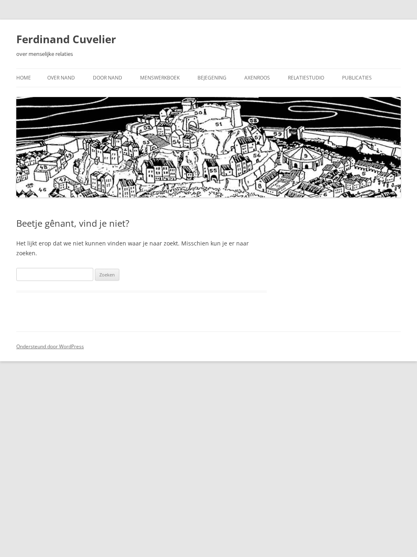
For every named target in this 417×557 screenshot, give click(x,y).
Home (23, 77)
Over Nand (61, 77)
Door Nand (107, 77)
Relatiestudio (306, 77)
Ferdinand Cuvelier (66, 39)
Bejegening (212, 77)
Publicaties (357, 77)
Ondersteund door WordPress (50, 346)
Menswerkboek (160, 77)
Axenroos (257, 77)
